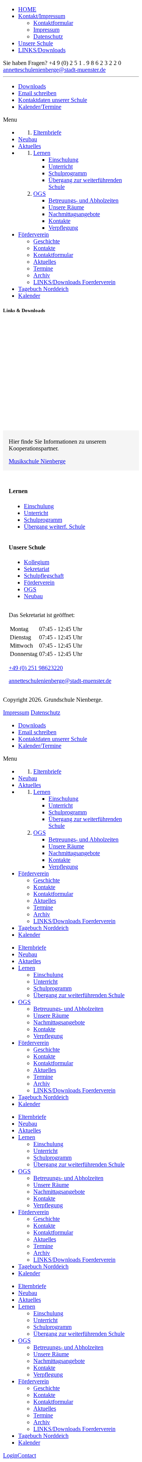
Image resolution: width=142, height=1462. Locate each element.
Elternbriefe (32, 947)
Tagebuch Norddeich (43, 1097)
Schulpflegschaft (44, 575)
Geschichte (46, 1049)
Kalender (29, 1104)
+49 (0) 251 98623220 (36, 668)
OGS (30, 589)
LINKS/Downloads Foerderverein (74, 1090)
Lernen (26, 968)
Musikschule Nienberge (37, 461)
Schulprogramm (43, 520)
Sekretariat (36, 569)
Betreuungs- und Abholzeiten (68, 1009)
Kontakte (44, 1029)
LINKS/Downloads (42, 50)
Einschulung (39, 506)
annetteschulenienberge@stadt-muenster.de (54, 70)
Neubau (33, 596)
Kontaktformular (53, 23)
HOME (27, 9)
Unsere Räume (51, 1015)
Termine (43, 1077)
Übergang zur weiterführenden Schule (79, 995)
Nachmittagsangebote (59, 1022)
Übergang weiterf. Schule (54, 526)
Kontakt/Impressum (41, 16)
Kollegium (36, 562)
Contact (26, 1455)
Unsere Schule (35, 43)
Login (10, 1455)
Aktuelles (29, 961)
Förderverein (39, 582)
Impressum (46, 29)
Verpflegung (48, 1036)
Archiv (41, 1083)
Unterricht (36, 513)
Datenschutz (48, 36)
